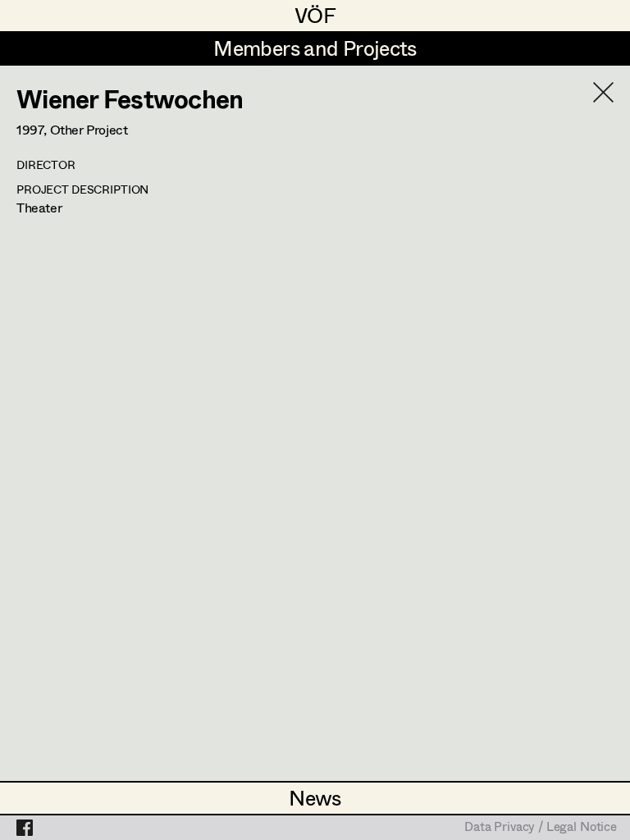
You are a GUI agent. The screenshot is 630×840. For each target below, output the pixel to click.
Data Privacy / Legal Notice (540, 827)
